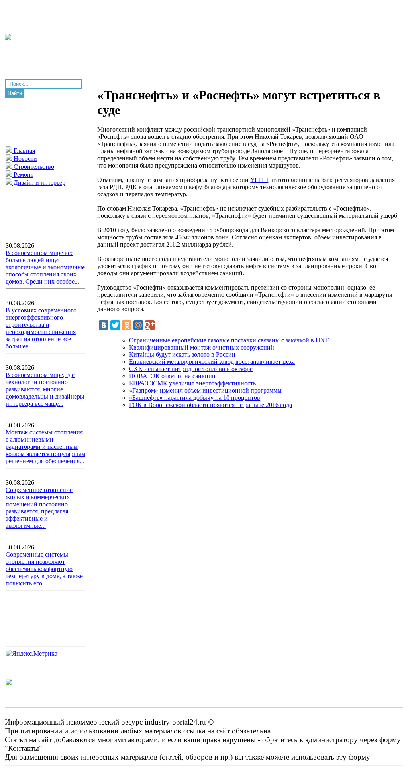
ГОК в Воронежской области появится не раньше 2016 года (210, 404)
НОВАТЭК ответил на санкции (172, 376)
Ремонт (22, 174)
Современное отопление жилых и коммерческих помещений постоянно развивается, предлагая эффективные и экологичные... (39, 507)
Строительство (33, 166)
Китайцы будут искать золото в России (182, 354)
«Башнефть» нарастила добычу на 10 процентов (194, 397)
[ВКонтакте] (103, 325)
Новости (24, 158)
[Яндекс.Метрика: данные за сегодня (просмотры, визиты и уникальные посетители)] (31, 653)
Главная (23, 150)
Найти (15, 93)
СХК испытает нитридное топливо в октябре (191, 368)
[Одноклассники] (126, 325)
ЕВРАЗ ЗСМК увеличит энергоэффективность (192, 383)
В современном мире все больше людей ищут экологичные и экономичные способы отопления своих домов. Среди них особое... (45, 267)
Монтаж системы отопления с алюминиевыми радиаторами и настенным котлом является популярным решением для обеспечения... (45, 446)
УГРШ (259, 179)
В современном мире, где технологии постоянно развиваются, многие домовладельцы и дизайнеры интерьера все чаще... (45, 389)
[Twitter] (115, 325)
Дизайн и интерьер (38, 182)
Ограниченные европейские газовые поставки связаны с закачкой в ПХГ (229, 340)
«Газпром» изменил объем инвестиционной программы (205, 390)
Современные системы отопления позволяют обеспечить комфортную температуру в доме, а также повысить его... (44, 568)
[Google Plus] (150, 325)
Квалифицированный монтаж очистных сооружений (201, 347)
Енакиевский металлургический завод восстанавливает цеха (212, 361)
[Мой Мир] (138, 325)
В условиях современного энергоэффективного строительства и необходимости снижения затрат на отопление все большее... (41, 328)
